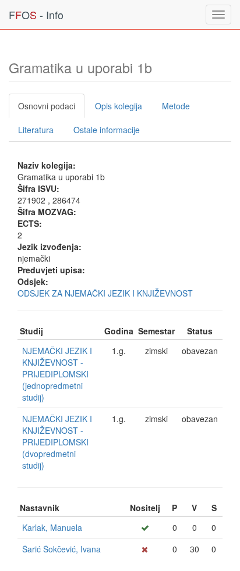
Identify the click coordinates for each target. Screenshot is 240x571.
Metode (176, 106)
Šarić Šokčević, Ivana (61, 549)
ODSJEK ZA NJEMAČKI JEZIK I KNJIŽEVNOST (105, 293)
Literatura (36, 129)
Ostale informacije (106, 129)
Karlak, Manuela (52, 527)
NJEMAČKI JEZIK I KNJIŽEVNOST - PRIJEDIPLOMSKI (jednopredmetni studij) (57, 374)
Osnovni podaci (46, 106)
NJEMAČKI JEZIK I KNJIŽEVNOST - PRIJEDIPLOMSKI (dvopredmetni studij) (57, 442)
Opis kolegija (118, 106)
